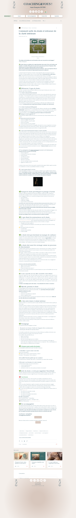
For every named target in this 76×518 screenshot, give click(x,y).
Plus (43, 20)
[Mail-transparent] (30, 11)
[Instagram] (42, 11)
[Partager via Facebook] (19, 441)
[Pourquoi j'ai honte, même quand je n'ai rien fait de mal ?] (21, 456)
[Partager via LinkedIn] (24, 441)
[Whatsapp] (33, 11)
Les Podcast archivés (36, 20)
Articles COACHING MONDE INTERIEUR (25, 437)
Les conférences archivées (24, 20)
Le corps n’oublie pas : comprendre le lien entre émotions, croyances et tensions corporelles (54, 463)
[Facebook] (36, 11)
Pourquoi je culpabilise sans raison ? (38, 463)
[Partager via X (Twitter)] (21, 441)
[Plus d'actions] (56, 28)
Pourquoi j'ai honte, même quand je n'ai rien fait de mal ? (20, 463)
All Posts (15, 20)
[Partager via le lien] (26, 441)
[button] (60, 20)
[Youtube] (39, 11)
